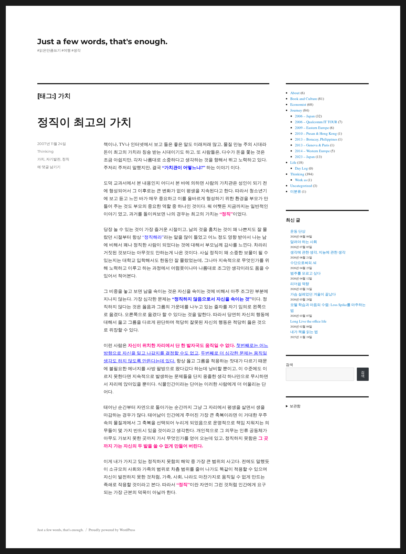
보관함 (295, 405)
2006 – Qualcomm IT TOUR (316, 121)
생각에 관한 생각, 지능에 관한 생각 (318, 252)
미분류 (295, 191)
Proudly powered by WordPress (112, 529)
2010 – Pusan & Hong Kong (316, 133)
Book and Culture (303, 98)
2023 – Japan (305, 156)
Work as (301, 179)
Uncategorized (301, 185)
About (295, 92)
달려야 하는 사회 (303, 241)
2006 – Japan (305, 116)
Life (293, 162)
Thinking (45, 151)
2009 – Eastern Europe (312, 127)
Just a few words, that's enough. (102, 41)
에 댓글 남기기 (48, 167)
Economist (298, 104)
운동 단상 (297, 231)
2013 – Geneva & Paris (312, 145)
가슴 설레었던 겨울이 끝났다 (313, 294)
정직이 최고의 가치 (84, 122)
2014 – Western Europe (312, 150)
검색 (289, 364)
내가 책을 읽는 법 (304, 331)
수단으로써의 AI (303, 262)
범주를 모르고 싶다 (305, 273)
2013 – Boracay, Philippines (316, 139)
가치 (40, 159)
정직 (65, 159)
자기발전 (53, 159)
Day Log (301, 168)
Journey (296, 110)
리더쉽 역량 (299, 283)
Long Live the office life (308, 321)
